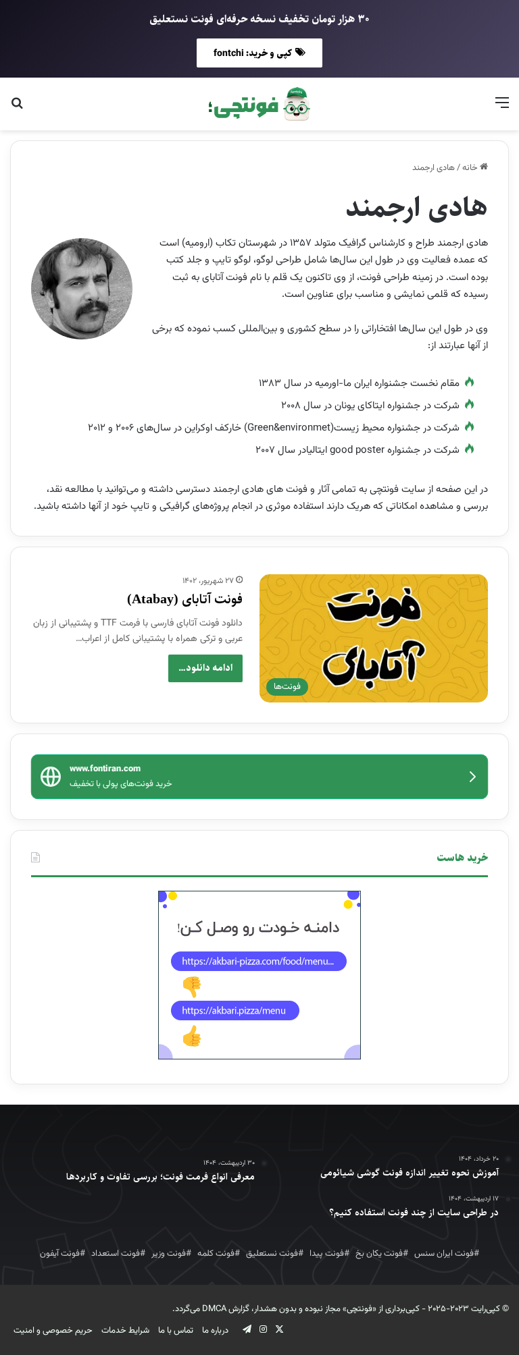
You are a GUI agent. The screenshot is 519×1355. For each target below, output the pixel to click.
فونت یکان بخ (379, 1254)
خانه (471, 168)
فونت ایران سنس (444, 1254)
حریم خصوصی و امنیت (53, 1330)
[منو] (502, 109)
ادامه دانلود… (205, 668)
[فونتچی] (259, 104)
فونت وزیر (168, 1254)
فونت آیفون (60, 1254)
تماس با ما (175, 1330)
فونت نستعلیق (272, 1254)
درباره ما (215, 1330)
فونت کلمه (215, 1254)
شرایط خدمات (125, 1330)
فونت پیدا (327, 1254)
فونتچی (359, 1309)
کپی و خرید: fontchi (253, 53)
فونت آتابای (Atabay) (185, 599)
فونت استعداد (115, 1254)
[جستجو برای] (17, 109)
